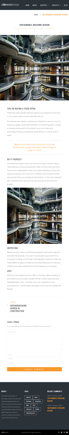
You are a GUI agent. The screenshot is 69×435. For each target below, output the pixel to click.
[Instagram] (64, 432)
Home (36, 15)
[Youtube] (67, 432)
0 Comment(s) (49, 29)
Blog (25, 29)
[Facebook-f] (59, 432)
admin (19, 29)
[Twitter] (61, 432)
